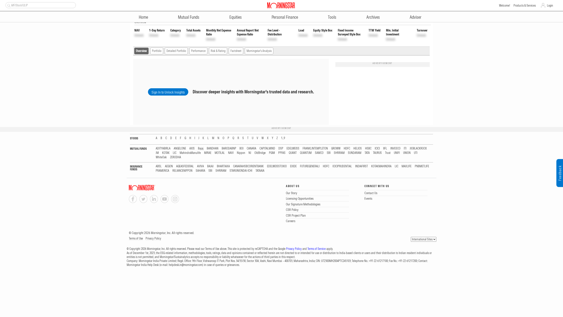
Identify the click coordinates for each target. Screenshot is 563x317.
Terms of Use (136, 238)
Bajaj (200, 148)
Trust (388, 153)
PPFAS (281, 153)
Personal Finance (285, 17)
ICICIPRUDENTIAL (342, 166)
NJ (250, 153)
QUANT (293, 153)
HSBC (368, 148)
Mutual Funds (188, 17)
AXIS (192, 148)
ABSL (159, 166)
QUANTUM (306, 153)
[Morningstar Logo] (281, 5)
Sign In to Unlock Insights (168, 92)
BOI (241, 148)
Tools (332, 17)
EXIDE (293, 166)
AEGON (169, 166)
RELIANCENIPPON (182, 170)
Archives (373, 17)
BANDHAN (212, 148)
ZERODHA (175, 157)
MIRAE (207, 153)
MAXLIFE (406, 166)
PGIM (272, 153)
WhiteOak (161, 157)
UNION (407, 153)
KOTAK (166, 153)
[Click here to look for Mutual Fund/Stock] (8, 5)
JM (157, 153)
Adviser (415, 17)
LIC (174, 153)
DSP (280, 148)
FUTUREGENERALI (310, 166)
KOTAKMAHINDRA (381, 166)
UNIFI (397, 153)
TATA (367, 153)
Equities (235, 17)
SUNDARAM (354, 153)
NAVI (231, 153)
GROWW (335, 148)
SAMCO (319, 153)
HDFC (347, 148)
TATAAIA (260, 170)
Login (550, 5)
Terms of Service (316, 249)
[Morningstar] (151, 188)
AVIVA (200, 166)
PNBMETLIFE (422, 166)
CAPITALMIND (267, 148)
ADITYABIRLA (163, 148)
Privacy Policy (153, 238)
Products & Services (525, 5)
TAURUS (377, 153)
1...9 (283, 138)
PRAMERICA (162, 170)
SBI (329, 153)
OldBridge (260, 153)
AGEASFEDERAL (185, 166)
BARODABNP (229, 148)
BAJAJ (210, 166)
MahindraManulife (190, 153)
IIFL (385, 148)
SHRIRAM (339, 153)
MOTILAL (220, 153)
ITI (405, 148)
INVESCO (395, 148)
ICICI (377, 148)
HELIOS (357, 148)
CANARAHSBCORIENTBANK (248, 166)
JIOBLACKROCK (418, 148)
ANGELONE (180, 148)
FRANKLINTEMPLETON (315, 148)
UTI (415, 153)
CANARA (251, 148)
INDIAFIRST (361, 166)
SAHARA (200, 170)
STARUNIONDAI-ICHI (241, 170)
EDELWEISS (293, 148)
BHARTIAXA (223, 166)
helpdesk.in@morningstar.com (185, 265)
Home (143, 17)
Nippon (241, 153)
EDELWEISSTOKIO (277, 166)
